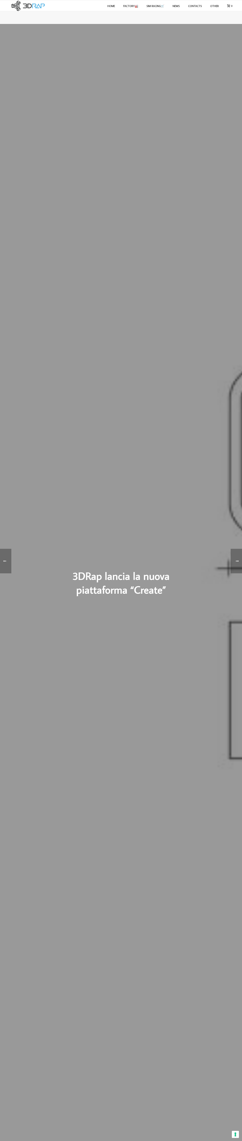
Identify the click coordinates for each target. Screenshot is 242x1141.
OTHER (214, 6)
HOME (111, 6)
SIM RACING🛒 (155, 6)
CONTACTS (195, 6)
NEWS (176, 6)
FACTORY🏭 (130, 6)
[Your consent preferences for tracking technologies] (235, 1134)
